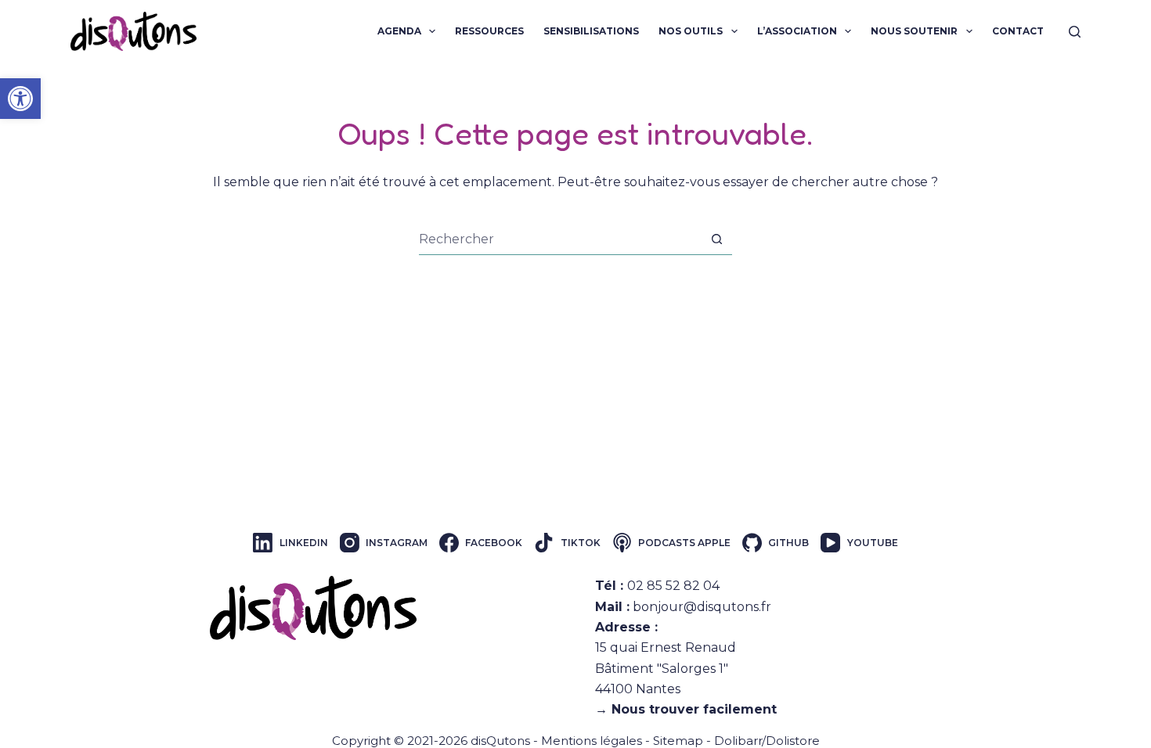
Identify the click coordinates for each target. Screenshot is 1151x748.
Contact (1018, 31)
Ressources (489, 31)
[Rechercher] (1075, 32)
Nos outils (690, 31)
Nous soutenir (914, 31)
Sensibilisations (591, 31)
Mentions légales (591, 740)
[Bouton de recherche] (717, 239)
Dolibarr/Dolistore (767, 740)
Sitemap (678, 740)
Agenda (399, 31)
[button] (20, 98)
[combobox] (560, 239)
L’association (797, 31)
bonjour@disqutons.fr (702, 606)
